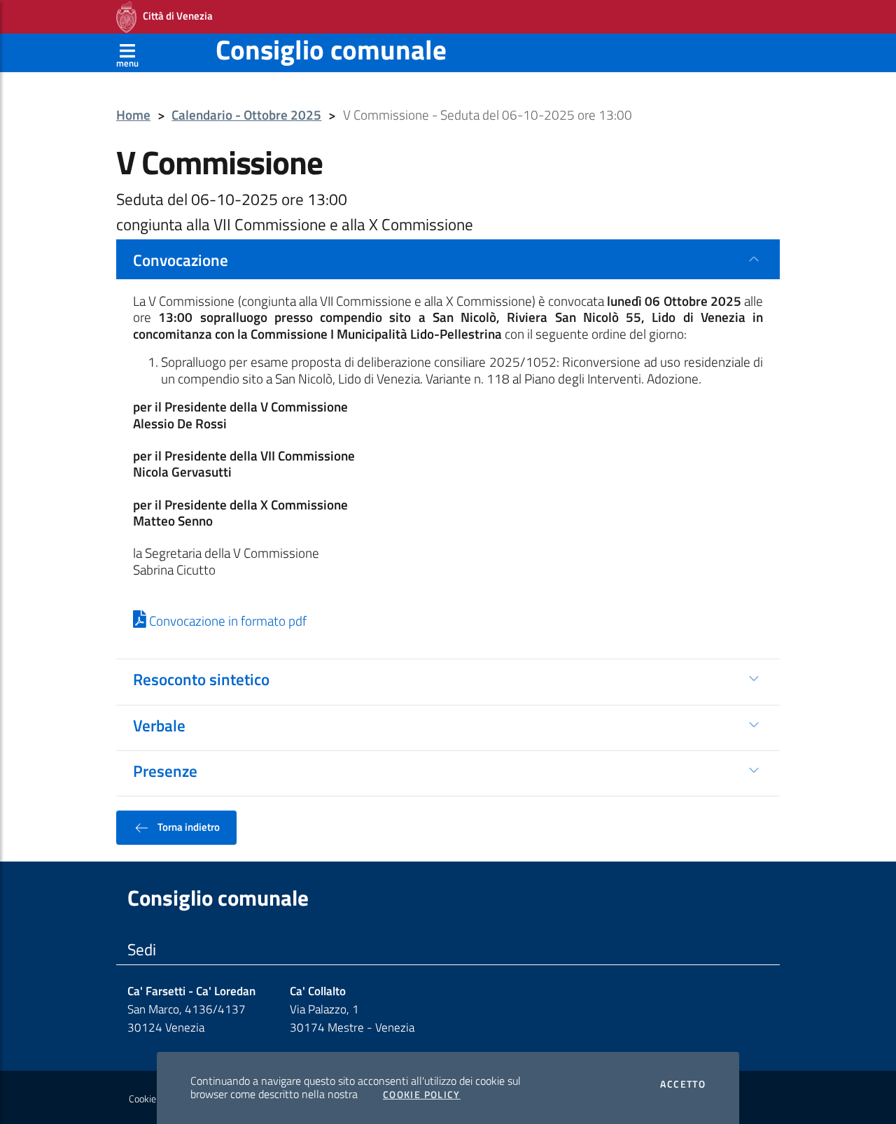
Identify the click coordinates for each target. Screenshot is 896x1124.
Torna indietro (187, 826)
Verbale (159, 725)
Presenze (165, 770)
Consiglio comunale (331, 49)
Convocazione (180, 259)
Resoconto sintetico (201, 678)
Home (133, 115)
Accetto (683, 1084)
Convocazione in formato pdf (226, 620)
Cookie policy (155, 1099)
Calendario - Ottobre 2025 (246, 115)
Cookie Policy (422, 1095)
